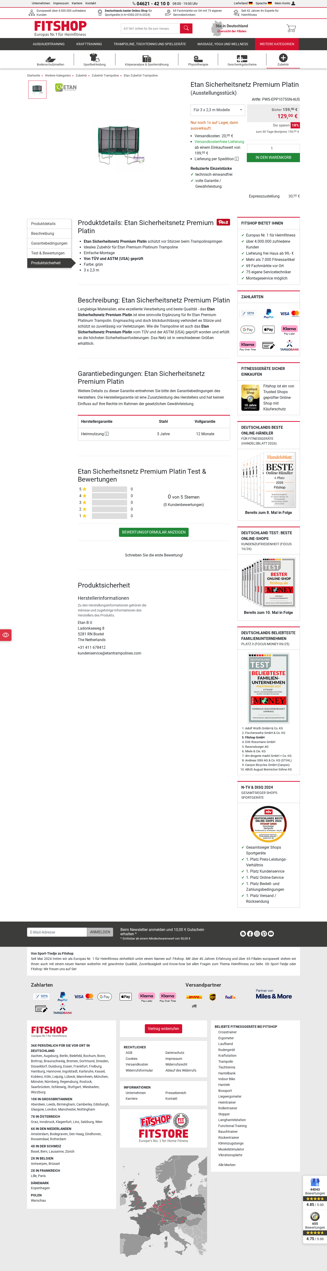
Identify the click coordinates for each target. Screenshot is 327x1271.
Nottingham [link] (86, 1109)
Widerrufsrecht (176, 1064)
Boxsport (225, 1091)
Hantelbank (227, 1073)
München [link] (101, 1077)
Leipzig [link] (57, 1077)
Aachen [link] (36, 1056)
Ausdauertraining (49, 44)
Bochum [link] (89, 1056)
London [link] (51, 1109)
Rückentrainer (228, 1138)
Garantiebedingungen (49, 243)
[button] (37, 90)
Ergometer (226, 1038)
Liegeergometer (230, 1097)
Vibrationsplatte (230, 1155)
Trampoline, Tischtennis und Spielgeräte (150, 44)
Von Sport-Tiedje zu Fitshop (52, 954)
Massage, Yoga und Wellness (222, 44)
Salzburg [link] (87, 1122)
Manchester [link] (67, 1109)
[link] (247, 314)
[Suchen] (186, 28)
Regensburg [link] (69, 1082)
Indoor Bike (226, 1079)
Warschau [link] (38, 1201)
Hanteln (224, 1085)
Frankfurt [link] (80, 1066)
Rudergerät (226, 1050)
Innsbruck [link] (46, 1122)
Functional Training (232, 1126)
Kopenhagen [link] (40, 1188)
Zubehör (81, 75)
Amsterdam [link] (39, 1134)
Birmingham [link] (66, 1104)
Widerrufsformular (139, 1070)
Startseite (33, 75)
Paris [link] (42, 1176)
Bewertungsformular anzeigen (154, 532)
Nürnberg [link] (52, 1082)
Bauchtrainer (228, 1132)
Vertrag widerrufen (163, 1028)
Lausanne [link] (56, 1152)
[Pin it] (223, 222)
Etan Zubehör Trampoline (141, 75)
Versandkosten (137, 1064)
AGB (129, 1053)
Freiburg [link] (95, 1066)
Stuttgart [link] (74, 1087)
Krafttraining (89, 44)
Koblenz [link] (37, 1077)
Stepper (224, 1114)
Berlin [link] (64, 1056)
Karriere (77, 3)
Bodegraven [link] (59, 1134)
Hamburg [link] (38, 1071)
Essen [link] (67, 1066)
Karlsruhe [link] (86, 1071)
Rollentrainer (227, 1108)
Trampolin (225, 1062)
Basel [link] (35, 1152)
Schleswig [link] (58, 1087)
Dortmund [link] (87, 1061)
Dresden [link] (102, 1061)
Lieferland (241, 3)
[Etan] (66, 87)
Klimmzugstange (230, 1143)
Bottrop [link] (36, 1061)
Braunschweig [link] (54, 1061)
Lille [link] (34, 1176)
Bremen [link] (72, 1061)
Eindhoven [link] (93, 1134)
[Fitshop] (60, 28)
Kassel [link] (100, 1071)
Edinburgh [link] (101, 1104)
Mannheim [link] (84, 1077)
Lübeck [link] (69, 1077)
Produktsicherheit (46, 263)
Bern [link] (43, 1152)
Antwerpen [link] (39, 1164)
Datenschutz (174, 1053)
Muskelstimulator (231, 1149)
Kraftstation (227, 1056)
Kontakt (90, 3)
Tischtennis (226, 1067)
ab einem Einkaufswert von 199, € (219, 147)
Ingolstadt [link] (70, 1071)
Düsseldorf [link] (39, 1066)
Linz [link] (76, 1122)
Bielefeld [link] (75, 1056)
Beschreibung (42, 233)
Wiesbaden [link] (91, 1087)
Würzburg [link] (38, 1092)
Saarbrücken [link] (40, 1087)
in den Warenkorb (273, 157)
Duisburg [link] (55, 1066)
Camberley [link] (84, 1104)
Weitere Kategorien (277, 44)
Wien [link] (98, 1122)
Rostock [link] (85, 1082)
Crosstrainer (227, 1032)
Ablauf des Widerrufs (180, 1070)
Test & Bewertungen (48, 253)
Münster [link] (37, 1082)
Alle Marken (227, 1165)
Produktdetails (43, 223)
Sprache (261, 3)
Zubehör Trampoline (105, 75)
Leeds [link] (50, 1104)
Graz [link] (34, 1122)
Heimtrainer (227, 1102)
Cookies (131, 1059)
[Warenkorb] (292, 28)
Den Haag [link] (76, 1134)
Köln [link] (47, 1077)
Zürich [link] (69, 1152)
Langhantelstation (232, 1120)
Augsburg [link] (51, 1056)
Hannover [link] (53, 1071)
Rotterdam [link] (58, 1139)
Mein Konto (282, 3)
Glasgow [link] (37, 1109)
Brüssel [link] (54, 1164)
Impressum (61, 3)
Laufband (225, 1044)
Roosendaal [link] (40, 1139)
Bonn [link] (101, 1056)
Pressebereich (175, 1093)
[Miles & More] (274, 993)
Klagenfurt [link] (64, 1122)
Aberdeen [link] (38, 1104)
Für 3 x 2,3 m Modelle (212, 110)
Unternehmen (41, 3)
